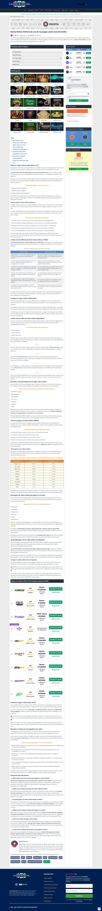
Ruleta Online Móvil (17, 158)
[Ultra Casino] (67, 57)
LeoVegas (72, 133)
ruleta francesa (23, 356)
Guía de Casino (56, 10)
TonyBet (30, 656)
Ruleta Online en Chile (18, 140)
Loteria (41, 10)
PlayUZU (30, 631)
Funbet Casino (30, 619)
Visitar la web (55, 592)
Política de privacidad (50, 888)
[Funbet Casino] (67, 62)
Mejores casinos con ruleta (19, 145)
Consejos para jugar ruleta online (20, 160)
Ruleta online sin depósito (19, 156)
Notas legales (48, 878)
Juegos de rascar (66, 14)
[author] (11, 35)
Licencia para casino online (34, 861)
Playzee (30, 670)
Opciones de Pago (15, 861)
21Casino (85, 133)
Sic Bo (55, 14)
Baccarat (48, 14)
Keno (58, 14)
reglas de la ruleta (46, 444)
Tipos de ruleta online (18, 147)
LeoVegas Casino (78, 158)
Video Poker (39, 14)
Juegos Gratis (64, 10)
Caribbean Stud (77, 14)
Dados (51, 14)
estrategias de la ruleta (43, 535)
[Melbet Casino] (67, 72)
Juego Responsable (49, 891)
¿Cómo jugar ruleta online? (19, 151)
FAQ (14, 162)
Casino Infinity (30, 683)
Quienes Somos (48, 881)
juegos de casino (24, 38)
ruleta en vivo (17, 367)
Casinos (36, 10)
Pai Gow (72, 14)
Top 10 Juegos (30, 10)
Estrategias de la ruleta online (20, 153)
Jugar (88, 53)
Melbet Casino (30, 643)
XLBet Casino (30, 696)
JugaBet (30, 592)
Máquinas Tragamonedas (27, 14)
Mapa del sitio (48, 898)
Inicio (25, 10)
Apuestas (71, 10)
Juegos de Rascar (53, 857)
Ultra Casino (30, 606)
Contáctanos (47, 901)
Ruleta (44, 14)
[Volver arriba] (99, 909)
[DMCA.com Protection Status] (23, 884)
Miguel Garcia (23, 841)
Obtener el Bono (55, 589)
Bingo (61, 14)
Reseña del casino (77, 159)
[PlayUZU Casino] (67, 67)
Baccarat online (15, 857)
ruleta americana (54, 347)
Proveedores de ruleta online (19, 149)
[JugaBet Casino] (67, 53)
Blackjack (34, 14)
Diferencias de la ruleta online (20, 142)
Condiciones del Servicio (51, 884)
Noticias (76, 10)
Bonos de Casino (48, 10)
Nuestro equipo (48, 894)
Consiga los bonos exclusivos (72, 121)
